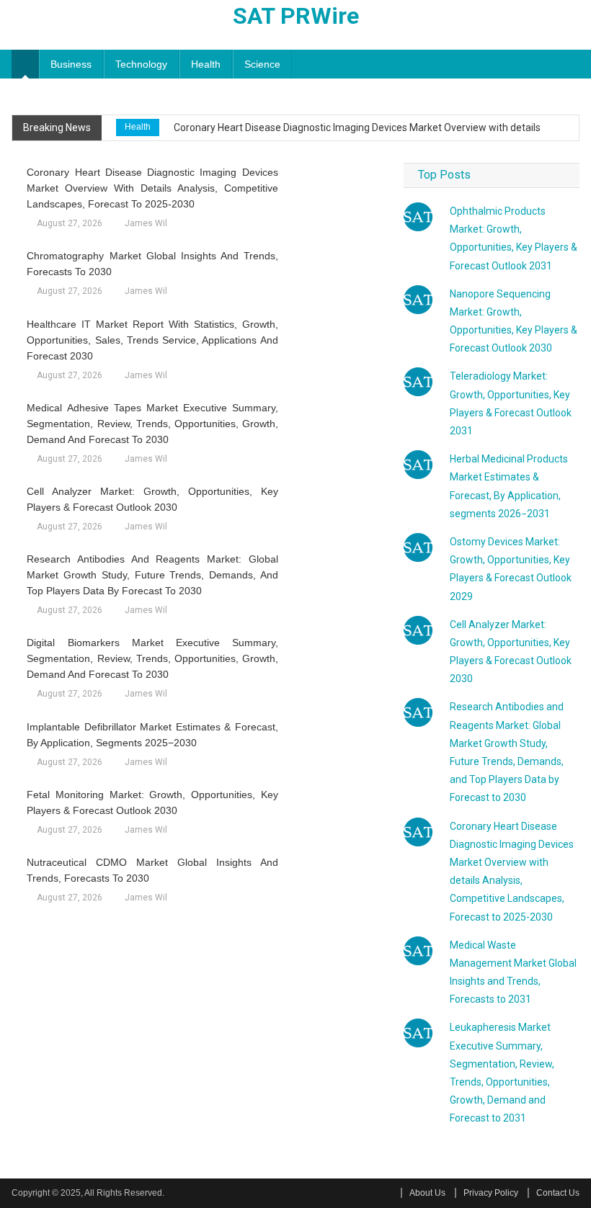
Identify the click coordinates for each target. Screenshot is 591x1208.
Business (71, 64)
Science (262, 64)
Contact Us (557, 1193)
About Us (427, 1193)
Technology (141, 64)
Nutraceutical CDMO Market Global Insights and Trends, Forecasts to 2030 (152, 870)
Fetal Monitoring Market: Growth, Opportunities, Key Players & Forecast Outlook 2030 (152, 802)
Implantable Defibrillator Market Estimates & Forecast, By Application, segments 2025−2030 (152, 734)
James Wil (146, 223)
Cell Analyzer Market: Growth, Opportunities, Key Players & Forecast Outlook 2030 (152, 499)
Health (206, 64)
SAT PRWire (296, 16)
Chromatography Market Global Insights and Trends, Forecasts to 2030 (152, 263)
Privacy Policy (490, 1193)
